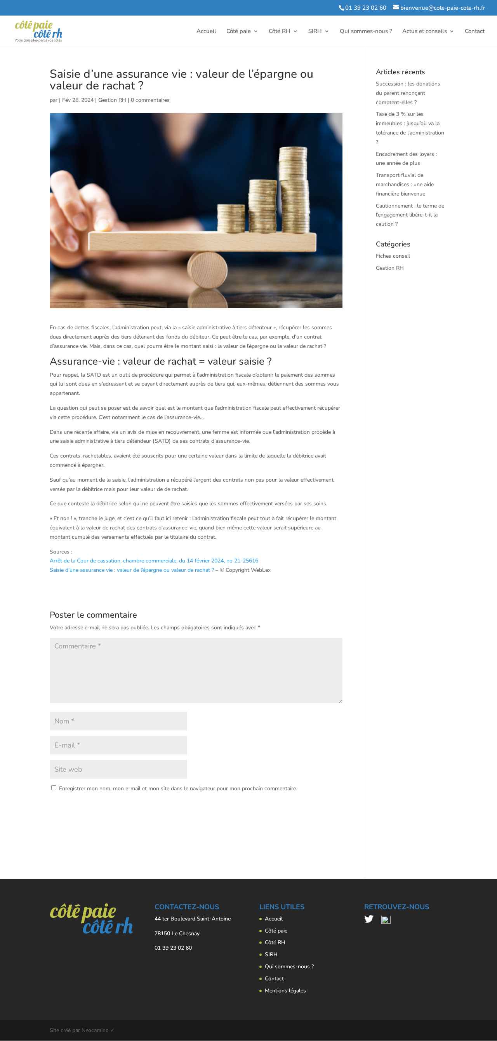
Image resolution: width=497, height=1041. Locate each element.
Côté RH (279, 31)
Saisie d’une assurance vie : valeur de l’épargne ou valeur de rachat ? (132, 570)
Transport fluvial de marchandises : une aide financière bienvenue (405, 184)
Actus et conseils (424, 31)
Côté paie (238, 31)
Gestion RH (112, 100)
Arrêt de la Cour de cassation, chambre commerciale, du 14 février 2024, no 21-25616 (154, 560)
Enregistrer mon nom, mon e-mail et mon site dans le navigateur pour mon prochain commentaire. (178, 788)
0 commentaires (150, 100)
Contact (475, 31)
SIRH (315, 31)
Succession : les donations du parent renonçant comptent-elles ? (408, 93)
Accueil (206, 31)
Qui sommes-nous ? (366, 31)
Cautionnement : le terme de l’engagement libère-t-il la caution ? (410, 215)
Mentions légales (285, 990)
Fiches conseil (393, 256)
